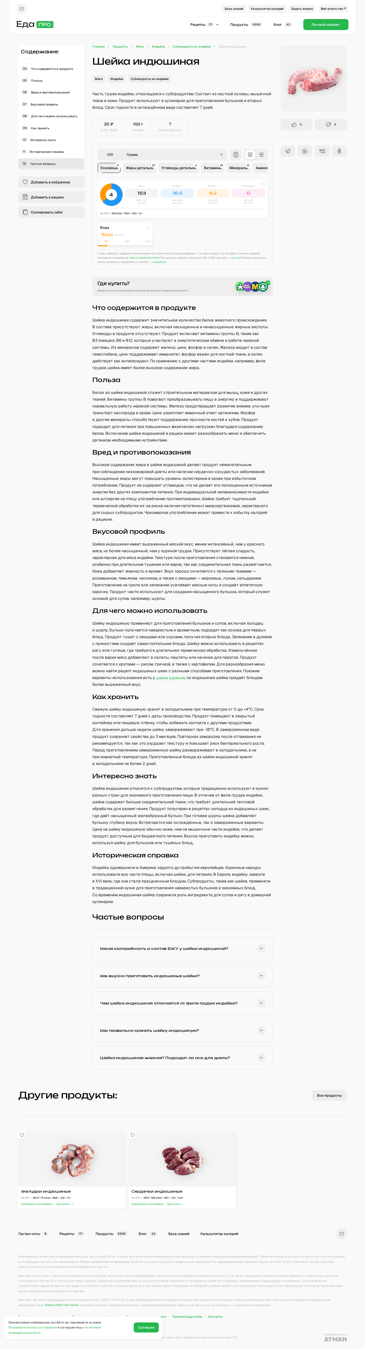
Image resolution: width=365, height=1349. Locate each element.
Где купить (63, 1204)
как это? (236, 257)
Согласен (146, 1327)
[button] (183, 199)
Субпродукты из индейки (37, 1204)
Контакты (215, 1316)
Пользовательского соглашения (32, 1327)
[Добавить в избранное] (22, 1135)
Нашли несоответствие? (145, 257)
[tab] (109, 168)
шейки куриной (170, 677)
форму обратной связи (61, 1305)
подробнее (159, 262)
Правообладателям (187, 1316)
